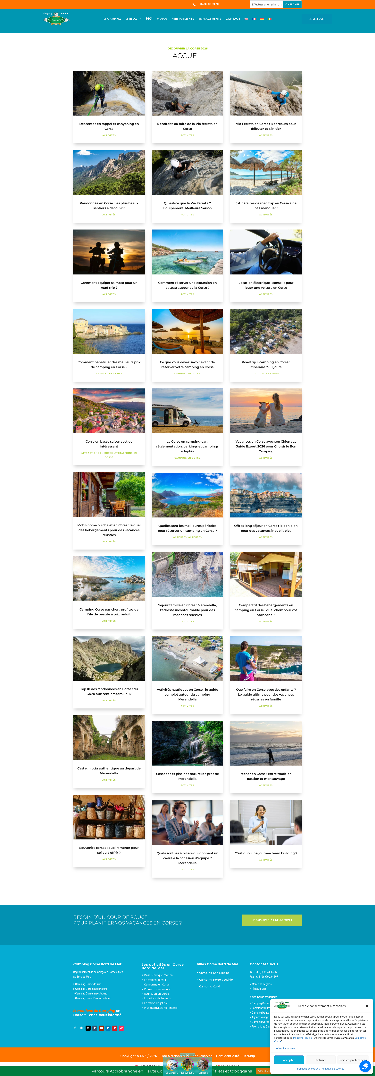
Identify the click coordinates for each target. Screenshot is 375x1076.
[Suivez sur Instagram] (81, 1028)
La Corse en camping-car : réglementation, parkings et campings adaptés (187, 446)
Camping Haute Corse (264, 1012)
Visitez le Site (269, 1071)
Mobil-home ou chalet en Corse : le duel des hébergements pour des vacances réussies (109, 530)
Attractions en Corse (97, 453)
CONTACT (233, 19)
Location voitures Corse (265, 1008)
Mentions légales (302, 1037)
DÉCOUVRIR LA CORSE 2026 (188, 48)
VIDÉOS (162, 19)
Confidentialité (227, 1056)
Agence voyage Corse (264, 1017)
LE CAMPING (112, 19)
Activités (109, 135)
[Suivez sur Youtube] (101, 1028)
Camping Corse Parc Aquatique (93, 998)
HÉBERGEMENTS (183, 19)
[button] (367, 1006)
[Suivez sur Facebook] (74, 1028)
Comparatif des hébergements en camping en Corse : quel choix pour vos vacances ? (266, 610)
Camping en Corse (109, 373)
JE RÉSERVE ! (317, 19)
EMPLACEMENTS (209, 19)
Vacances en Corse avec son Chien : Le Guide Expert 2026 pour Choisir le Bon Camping (266, 446)
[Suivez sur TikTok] (121, 1028)
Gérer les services (286, 1048)
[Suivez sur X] (88, 1028)
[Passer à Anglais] (246, 19)
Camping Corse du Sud (265, 1022)
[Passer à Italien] (269, 19)
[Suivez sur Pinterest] (114, 1028)
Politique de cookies (308, 1068)
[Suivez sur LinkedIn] (108, 1028)
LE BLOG (131, 19)
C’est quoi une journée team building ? (266, 853)
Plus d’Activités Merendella (161, 1008)
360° (149, 19)
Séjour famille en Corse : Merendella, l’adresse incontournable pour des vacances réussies (187, 610)
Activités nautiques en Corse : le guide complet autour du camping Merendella (187, 694)
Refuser (320, 1060)
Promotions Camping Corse (268, 1026)
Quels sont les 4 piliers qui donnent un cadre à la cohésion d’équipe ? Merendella (187, 858)
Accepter (289, 1060)
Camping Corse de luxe (88, 984)
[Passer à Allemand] (262, 19)
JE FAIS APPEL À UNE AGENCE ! (272, 920)
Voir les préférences (353, 1060)
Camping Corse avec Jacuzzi (91, 993)
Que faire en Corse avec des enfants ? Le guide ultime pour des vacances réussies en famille (266, 694)
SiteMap (249, 1056)
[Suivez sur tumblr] (94, 1028)
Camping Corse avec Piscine (91, 989)
